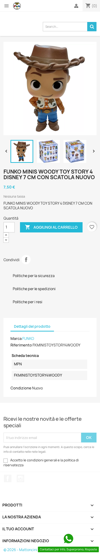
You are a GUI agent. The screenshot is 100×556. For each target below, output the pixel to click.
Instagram (20, 478)
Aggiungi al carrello (51, 227)
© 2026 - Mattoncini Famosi (26, 549)
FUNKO (28, 338)
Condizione (20, 388)
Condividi (26, 259)
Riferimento (21, 345)
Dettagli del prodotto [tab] (32, 326)
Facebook (7, 478)
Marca (16, 338)
